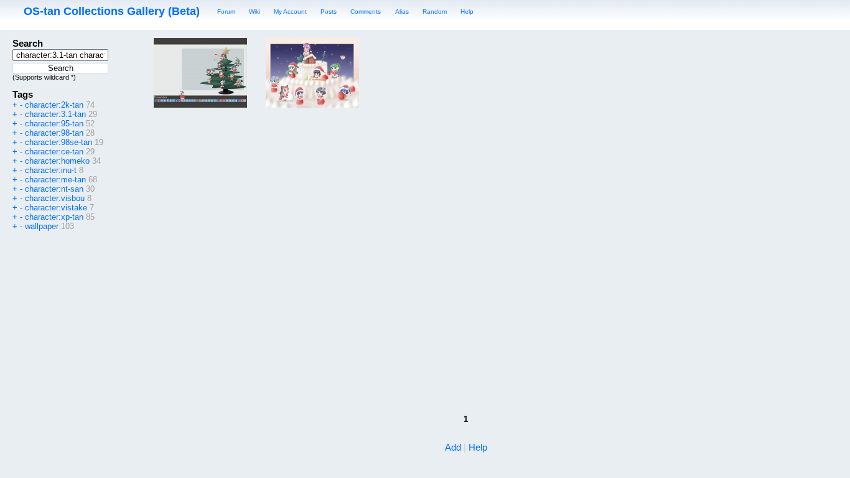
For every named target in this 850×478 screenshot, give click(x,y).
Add (453, 447)
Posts (328, 11)
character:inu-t (51, 170)
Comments (365, 11)
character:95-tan (54, 123)
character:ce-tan (54, 151)
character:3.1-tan (55, 114)
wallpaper (41, 226)
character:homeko (57, 161)
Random (435, 11)
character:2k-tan (54, 105)
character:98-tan (54, 133)
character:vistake (56, 207)
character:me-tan (55, 179)
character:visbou (55, 198)
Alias (402, 11)
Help (467, 11)
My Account (290, 11)
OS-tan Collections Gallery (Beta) (112, 11)
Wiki (254, 11)
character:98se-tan (58, 142)
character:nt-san (54, 189)
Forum (226, 11)
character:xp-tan (54, 217)
